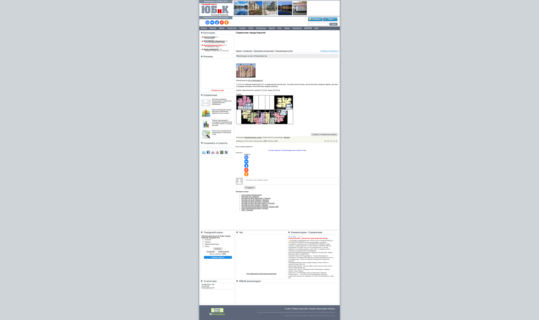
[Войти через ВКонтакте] (212, 22)
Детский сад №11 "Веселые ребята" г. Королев (258, 203)
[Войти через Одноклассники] (226, 22)
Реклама (312, 308)
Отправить (249, 188)
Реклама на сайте (217, 90)
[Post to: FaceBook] (208, 152)
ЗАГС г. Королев (247, 210)
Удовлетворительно (212, 244)
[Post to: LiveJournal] (226, 152)
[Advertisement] (270, 21)
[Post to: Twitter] (204, 152)
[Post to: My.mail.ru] (222, 152)
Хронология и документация (264, 51)
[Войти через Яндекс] (222, 22)
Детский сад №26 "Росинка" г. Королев (255, 201)
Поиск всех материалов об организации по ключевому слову (221, 132)
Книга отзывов (322, 308)
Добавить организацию (329, 51)
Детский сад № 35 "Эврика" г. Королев (255, 200)
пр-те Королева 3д (255, 80)
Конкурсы (316, 19)
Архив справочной (211, 49)
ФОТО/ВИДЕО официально (214, 41)
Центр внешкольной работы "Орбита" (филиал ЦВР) (260, 206)
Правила (295, 308)
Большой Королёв (300, 315)
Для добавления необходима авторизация (261, 273)
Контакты (331, 308)
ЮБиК (323, 312)
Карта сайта (303, 308)
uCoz (333, 315)
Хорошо (208, 242)
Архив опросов (223, 251)
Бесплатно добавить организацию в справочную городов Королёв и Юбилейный (221, 101)
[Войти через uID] (207, 22)
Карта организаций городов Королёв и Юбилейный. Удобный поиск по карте (221, 111)
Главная (239, 51)
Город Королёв (209, 37)
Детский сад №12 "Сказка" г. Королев (254, 205)
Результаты (211, 251)
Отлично (208, 239)
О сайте (288, 308)
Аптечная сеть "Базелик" (250, 196)
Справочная (247, 51)
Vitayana (287, 137)
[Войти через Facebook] (217, 22)
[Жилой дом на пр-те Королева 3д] (245, 77)
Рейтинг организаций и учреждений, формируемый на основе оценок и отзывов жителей (222, 122)
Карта (330, 19)
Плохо (207, 246)
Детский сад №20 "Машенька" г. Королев (255, 198)
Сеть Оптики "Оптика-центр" (251, 195)
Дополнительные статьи (213, 45)
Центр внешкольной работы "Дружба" (254, 208)
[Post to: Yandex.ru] (217, 152)
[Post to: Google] (213, 152)
